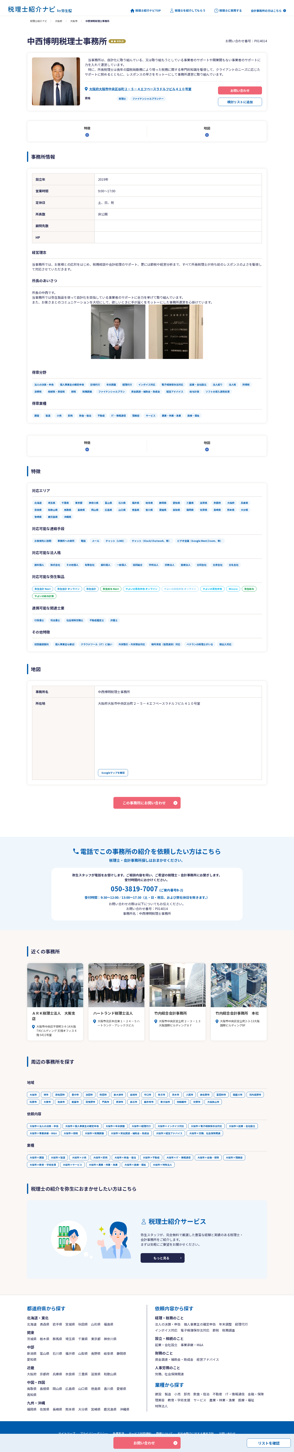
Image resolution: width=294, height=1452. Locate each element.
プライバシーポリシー (94, 1433)
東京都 (96, 1338)
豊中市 (75, 1094)
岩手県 (57, 1324)
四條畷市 (181, 1101)
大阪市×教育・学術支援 (43, 1164)
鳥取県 (32, 1388)
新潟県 (32, 1353)
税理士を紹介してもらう (190, 10)
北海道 (32, 1324)
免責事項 (118, 1433)
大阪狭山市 (213, 1101)
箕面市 (75, 1101)
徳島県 (96, 1388)
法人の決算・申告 (168, 1324)
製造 (168, 1394)
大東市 (47, 1101)
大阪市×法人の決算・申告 (44, 1126)
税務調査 (228, 1330)
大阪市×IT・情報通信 (178, 1157)
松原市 (33, 1101)
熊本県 (70, 1409)
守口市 (147, 1094)
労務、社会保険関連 (169, 1374)
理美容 (160, 1400)
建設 (158, 1394)
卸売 (187, 1394)
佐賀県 (44, 1409)
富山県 (44, 1353)
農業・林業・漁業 (222, 1400)
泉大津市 (118, 1094)
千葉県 (83, 1338)
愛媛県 (121, 1388)
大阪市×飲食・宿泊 (125, 1157)
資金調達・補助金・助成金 (174, 1359)
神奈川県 (110, 1338)
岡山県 (57, 1388)
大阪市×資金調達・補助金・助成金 (130, 1133)
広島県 (70, 1388)
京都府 (44, 1374)
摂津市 (119, 1101)
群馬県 (57, 1338)
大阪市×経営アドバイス (169, 1133)
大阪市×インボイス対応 (171, 1126)
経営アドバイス (208, 1359)
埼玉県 (70, 1338)
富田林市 (221, 1094)
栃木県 (44, 1338)
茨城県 (32, 1338)
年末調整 (225, 1324)
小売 (177, 1394)
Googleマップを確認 (113, 772)
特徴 (87, 128)
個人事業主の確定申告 (200, 1324)
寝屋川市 (237, 1094)
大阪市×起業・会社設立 (242, 1126)
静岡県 (121, 1353)
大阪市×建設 (37, 1157)
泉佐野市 (205, 1094)
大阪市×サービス (72, 1164)
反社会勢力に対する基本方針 (196, 1433)
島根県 (44, 1388)
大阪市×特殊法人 (162, 1164)
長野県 (96, 1353)
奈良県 (70, 1374)
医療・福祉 (246, 1400)
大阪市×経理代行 (141, 1126)
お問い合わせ (240, 90)
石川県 (57, 1353)
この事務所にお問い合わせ (144, 802)
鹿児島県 (110, 1409)
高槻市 (133, 1094)
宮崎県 (96, 1409)
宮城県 (70, 1324)
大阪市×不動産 (151, 1157)
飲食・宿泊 (201, 1394)
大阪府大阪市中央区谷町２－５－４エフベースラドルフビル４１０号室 (140, 88)
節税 (216, 1330)
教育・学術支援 (179, 1400)
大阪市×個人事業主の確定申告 (82, 1126)
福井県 (70, 1353)
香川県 (108, 1388)
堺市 (46, 1094)
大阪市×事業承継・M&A (43, 1133)
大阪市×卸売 (100, 1157)
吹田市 (103, 1094)
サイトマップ (66, 1433)
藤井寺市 (149, 1101)
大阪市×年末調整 (115, 1126)
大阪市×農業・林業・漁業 (103, 1164)
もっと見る (161, 1258)
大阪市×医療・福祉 (135, 1164)
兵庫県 (57, 1374)
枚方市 (161, 1094)
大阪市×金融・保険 (208, 1157)
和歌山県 (110, 1374)
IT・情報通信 (235, 1394)
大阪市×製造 (58, 1157)
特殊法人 (161, 1406)
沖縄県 (124, 1409)
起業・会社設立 (166, 1344)
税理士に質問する (230, 10)
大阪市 (73, 21)
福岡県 (32, 1409)
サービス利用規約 (140, 1433)
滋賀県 (96, 1374)
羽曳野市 (90, 1101)
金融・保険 (256, 1394)
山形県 (96, 1324)
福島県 (108, 1324)
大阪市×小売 (79, 1157)
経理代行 (241, 1324)
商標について (164, 1433)
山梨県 (83, 1353)
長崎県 (57, 1409)
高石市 (133, 1101)
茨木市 (175, 1094)
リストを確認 (269, 1442)
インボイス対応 (166, 1330)
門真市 (105, 1101)
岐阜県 (108, 1353)
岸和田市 (60, 1094)
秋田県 (83, 1324)
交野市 (196, 1101)
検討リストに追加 (240, 101)
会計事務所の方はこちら (266, 10)
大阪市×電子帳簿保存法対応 (206, 1126)
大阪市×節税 (71, 1133)
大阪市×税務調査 (94, 1133)
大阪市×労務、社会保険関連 (204, 1133)
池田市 (89, 1094)
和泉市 (61, 1101)
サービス (199, 1400)
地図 (207, 128)
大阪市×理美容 (234, 1157)
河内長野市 (255, 1094)
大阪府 (58, 21)
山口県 (83, 1388)
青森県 (44, 1324)
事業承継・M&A (192, 1344)
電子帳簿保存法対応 (195, 1330)
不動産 (217, 1394)
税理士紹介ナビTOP (148, 10)
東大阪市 (165, 1101)
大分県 (83, 1409)
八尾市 (189, 1094)
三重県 (83, 1374)
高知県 (32, 1394)
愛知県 (32, 1359)
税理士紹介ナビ (38, 21)
